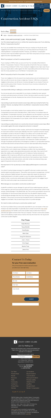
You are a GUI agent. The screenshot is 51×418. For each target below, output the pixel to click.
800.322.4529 (28, 366)
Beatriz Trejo (25, 246)
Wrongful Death (30, 386)
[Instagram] (30, 6)
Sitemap (13, 388)
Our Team (6, 10)
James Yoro (25, 249)
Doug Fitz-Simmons (25, 236)
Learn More (28, 414)
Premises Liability (31, 380)
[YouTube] (26, 6)
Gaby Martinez (25, 223)
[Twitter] (28, 6)
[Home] (1, 35)
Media (26, 10)
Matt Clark (21, 39)
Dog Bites (29, 384)
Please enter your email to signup (25, 354)
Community (30, 10)
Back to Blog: (5, 31)
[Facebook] (12, 392)
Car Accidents (30, 371)
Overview (13, 31)
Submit (31, 299)
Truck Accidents (30, 375)
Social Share (31, 39)
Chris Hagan (25, 243)
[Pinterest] (15, 392)
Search (42, 7)
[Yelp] (19, 392)
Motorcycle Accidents (32, 378)
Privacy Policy (14, 386)
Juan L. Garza (25, 240)
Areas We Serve (36, 10)
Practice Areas (12, 10)
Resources (22, 10)
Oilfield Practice (30, 382)
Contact (47, 10)
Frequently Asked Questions (15, 35)
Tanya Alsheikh (26, 227)
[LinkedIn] (31, 6)
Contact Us (14, 384)
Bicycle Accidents (31, 373)
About (2, 10)
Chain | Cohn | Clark (15, 409)
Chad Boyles (25, 230)
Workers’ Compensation (32, 388)
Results (17, 10)
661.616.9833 (29, 365)
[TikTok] (33, 6)
